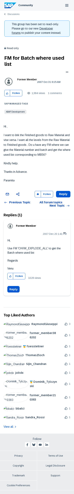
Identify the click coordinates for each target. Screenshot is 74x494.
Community (25, 5)
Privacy (18, 455)
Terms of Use (55, 455)
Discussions (13, 14)
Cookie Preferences (18, 485)
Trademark (18, 475)
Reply (13, 289)
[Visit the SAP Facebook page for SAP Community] (27, 444)
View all (8, 426)
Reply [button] (63, 194)
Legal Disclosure (55, 465)
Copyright (18, 465)
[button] (7, 93)
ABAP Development (15, 112)
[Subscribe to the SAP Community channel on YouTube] (40, 444)
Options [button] (66, 72)
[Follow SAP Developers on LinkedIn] (46, 444)
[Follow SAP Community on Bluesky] (33, 444)
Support (55, 475)
